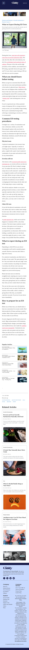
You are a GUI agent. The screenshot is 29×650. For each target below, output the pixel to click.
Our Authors (6, 591)
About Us (5, 586)
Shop (4, 607)
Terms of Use (18, 598)
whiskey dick (6, 98)
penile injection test (8, 219)
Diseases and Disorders (7, 20)
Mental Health (6, 514)
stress (24, 400)
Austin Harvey (8, 487)
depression (9, 401)
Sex (4, 481)
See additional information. (21, 641)
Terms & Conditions (20, 589)
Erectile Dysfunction (18, 20)
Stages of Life (6, 602)
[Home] (15, 3)
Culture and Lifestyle (7, 604)
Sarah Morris (8, 419)
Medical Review (6, 588)
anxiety (3, 401)
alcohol (14, 401)
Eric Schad (7, 50)
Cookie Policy (19, 592)
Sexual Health (6, 597)
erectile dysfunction (6, 400)
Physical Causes (5, 22)
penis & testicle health (16, 400)
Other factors (22, 87)
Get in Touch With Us (20, 587)
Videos (4, 606)
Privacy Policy (19, 591)
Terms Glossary (6, 589)
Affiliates (5, 593)
